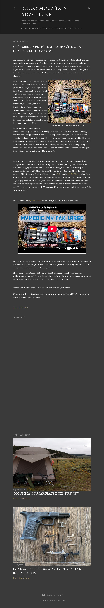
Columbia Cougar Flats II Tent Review (46, 493)
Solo (59, 174)
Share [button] (15, 308)
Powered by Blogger (54, 595)
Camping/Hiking (64, 28)
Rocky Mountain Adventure (44, 11)
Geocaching (46, 28)
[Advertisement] (52, 408)
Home (24, 28)
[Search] (89, 7)
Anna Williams (59, 600)
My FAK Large (74, 174)
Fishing (33, 28)
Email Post (24, 308)
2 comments (24, 498)
